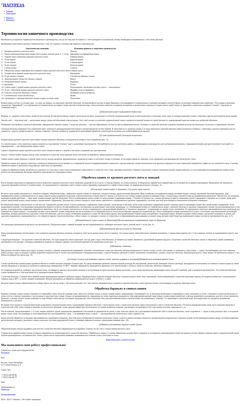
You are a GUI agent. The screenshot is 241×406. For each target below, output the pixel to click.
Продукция (11, 13)
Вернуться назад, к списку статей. (120, 339)
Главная (9, 11)
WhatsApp (5, 389)
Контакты (10, 20)
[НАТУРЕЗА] (12, 5)
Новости (9, 18)
